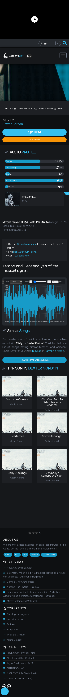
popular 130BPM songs (25, 252)
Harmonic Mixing (54, 350)
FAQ (17, 554)
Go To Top (33, 533)
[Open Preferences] (5, 691)
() (19, 567)
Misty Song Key (21, 255)
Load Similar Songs (35, 359)
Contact (34, 554)
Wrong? (33, 139)
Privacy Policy (49, 554)
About (8, 554)
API (25, 554)
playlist (36, 350)
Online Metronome (27, 244)
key (29, 56)
